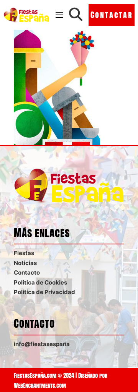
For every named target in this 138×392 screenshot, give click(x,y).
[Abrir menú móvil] (59, 15)
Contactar (111, 15)
